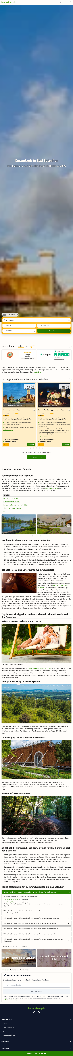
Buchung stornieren (9, 1027)
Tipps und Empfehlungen (12, 508)
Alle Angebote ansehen (36, 457)
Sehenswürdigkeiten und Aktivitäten (15, 505)
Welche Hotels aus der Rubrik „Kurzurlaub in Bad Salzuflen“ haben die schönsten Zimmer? (31, 929)
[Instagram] (34, 1012)
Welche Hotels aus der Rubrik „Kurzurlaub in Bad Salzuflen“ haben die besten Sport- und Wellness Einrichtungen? (33, 940)
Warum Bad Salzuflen (10, 498)
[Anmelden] (65, 2)
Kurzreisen (5, 970)
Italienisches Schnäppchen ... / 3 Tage (51, 410)
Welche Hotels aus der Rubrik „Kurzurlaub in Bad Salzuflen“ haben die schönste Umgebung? (31, 918)
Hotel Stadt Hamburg (11, 899)
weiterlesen (38, 372)
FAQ (4, 511)
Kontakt (5, 1024)
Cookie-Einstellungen (9, 1035)
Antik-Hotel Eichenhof (9, 413)
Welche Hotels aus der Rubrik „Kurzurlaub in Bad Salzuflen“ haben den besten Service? (30, 923)
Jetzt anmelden (36, 991)
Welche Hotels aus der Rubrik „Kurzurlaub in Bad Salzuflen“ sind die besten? (30, 892)
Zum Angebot (31, 444)
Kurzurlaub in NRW (51, 488)
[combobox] (36, 320)
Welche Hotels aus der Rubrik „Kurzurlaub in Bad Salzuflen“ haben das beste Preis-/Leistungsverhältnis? (27, 912)
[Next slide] (70, 346)
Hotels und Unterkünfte (11, 502)
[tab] (32, 536)
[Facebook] (38, 1012)
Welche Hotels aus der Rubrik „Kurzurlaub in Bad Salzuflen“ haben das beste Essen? (29, 934)
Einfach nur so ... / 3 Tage (11, 410)
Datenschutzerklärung (11, 999)
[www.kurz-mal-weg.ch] (8, 2)
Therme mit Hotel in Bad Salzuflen (39, 668)
